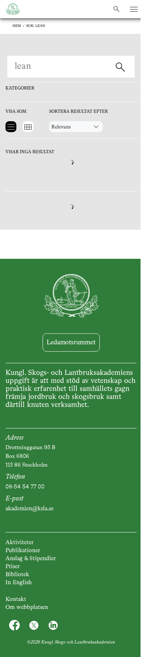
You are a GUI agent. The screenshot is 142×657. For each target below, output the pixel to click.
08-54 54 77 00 (24, 487)
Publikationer (22, 551)
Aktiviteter (19, 543)
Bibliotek (17, 575)
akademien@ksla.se (29, 509)
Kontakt (15, 599)
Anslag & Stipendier (30, 559)
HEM (16, 26)
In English (18, 583)
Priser (12, 567)
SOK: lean (35, 26)
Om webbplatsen (26, 607)
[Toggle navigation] (134, 9)
